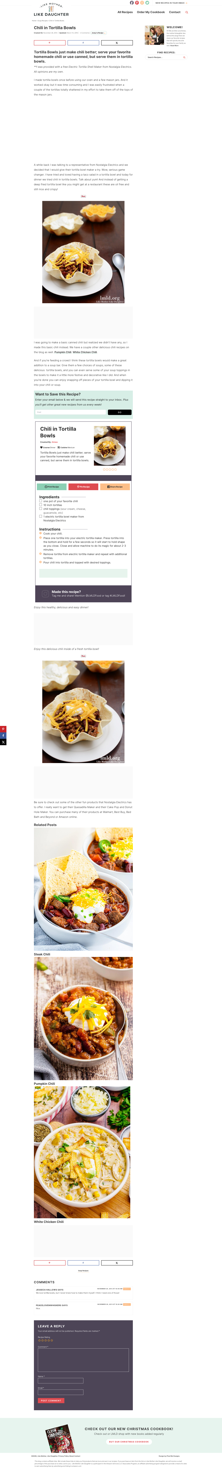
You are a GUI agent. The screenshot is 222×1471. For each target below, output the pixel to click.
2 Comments (84, 33)
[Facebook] (132, 3)
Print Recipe (53, 487)
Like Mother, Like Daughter (51, 9)
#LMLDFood (117, 595)
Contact (77, 1456)
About (71, 1456)
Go (120, 412)
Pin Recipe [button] (85, 487)
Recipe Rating (44, 1337)
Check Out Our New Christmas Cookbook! (129, 1429)
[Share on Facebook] (83, 42)
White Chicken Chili (85, 352)
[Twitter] (147, 3)
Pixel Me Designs (173, 1456)
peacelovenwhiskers (48, 1305)
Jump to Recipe (97, 33)
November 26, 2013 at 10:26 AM (110, 1304)
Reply (127, 1289)
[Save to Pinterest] (50, 42)
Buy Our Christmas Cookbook (129, 1442)
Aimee (55, 442)
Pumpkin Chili (62, 352)
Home (34, 21)
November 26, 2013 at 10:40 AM (109, 1288)
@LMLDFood (93, 595)
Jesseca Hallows (46, 1290)
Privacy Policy (63, 1456)
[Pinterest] (137, 3)
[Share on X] (117, 42)
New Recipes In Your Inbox (170, 3)
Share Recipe (116, 487)
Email (41, 1388)
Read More (174, 46)
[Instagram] (142, 3)
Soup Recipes (43, 21)
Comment (43, 1347)
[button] (104, 469)
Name (41, 1376)
